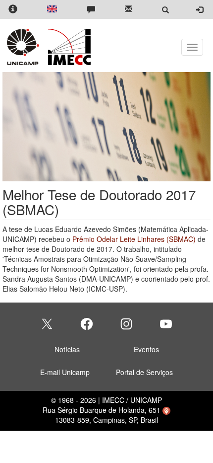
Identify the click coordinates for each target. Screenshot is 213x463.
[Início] (68, 47)
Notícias (67, 349)
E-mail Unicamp (65, 372)
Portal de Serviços (144, 372)
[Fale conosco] (91, 9)
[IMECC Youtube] (166, 323)
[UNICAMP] (25, 47)
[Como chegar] (166, 410)
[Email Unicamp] (128, 9)
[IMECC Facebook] (86, 323)
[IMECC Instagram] (126, 323)
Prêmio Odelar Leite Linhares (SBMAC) (134, 239)
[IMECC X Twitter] (47, 323)
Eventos (146, 349)
